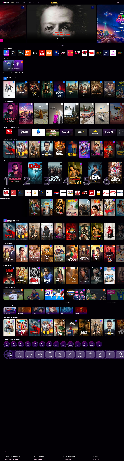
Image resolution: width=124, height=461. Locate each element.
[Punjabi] (64, 347)
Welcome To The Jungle (11, 459)
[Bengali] (57, 347)
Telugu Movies (67, 459)
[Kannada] (21, 347)
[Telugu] (35, 347)
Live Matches (95, 459)
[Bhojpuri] (85, 347)
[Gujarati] (71, 347)
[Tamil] (28, 347)
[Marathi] (50, 347)
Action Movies (38, 459)
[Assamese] (92, 347)
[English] (14, 347)
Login (118, 2)
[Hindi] (7, 347)
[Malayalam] (43, 347)
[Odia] (78, 347)
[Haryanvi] (99, 347)
